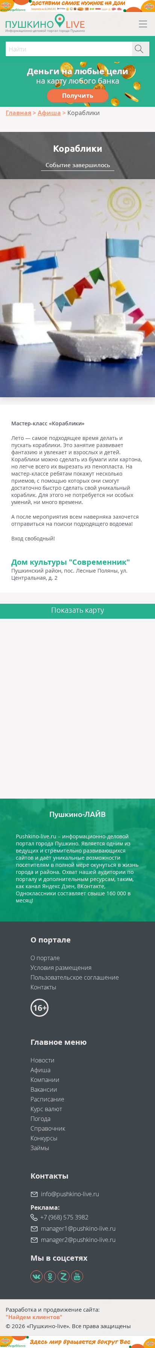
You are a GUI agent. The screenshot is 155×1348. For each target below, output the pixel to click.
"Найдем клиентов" (34, 1317)
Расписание (47, 1099)
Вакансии (43, 1089)
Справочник (47, 1128)
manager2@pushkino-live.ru (78, 1240)
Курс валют (46, 1109)
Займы (39, 1148)
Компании (44, 1080)
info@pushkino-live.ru (70, 1194)
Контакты (43, 987)
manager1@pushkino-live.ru (78, 1228)
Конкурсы (44, 1138)
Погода (40, 1119)
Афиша (40, 1070)
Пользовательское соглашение (74, 977)
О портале (45, 958)
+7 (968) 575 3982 (64, 1217)
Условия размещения (60, 967)
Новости (42, 1060)
